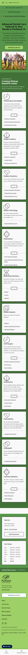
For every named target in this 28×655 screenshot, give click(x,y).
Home (3, 600)
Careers (20, 632)
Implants (6, 298)
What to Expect (6, 611)
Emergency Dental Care (10, 163)
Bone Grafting (8, 368)
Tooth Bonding (8, 498)
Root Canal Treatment (10, 400)
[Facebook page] (3, 623)
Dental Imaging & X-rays (10, 196)
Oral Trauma (7, 364)
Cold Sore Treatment (9, 119)
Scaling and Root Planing (10, 265)
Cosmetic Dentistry (9, 492)
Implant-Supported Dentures (12, 326)
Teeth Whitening (8, 495)
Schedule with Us (14, 47)
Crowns (6, 295)
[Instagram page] (6, 623)
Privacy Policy (5, 632)
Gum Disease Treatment (10, 256)
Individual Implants (9, 329)
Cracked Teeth (8, 160)
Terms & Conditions (13, 632)
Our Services (5, 604)
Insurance (4, 619)
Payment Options (6, 615)
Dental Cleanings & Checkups (12, 122)
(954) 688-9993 (16, 12)
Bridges (6, 292)
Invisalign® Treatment (10, 434)
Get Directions (14, 534)
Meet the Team (6, 608)
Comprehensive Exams (10, 125)
